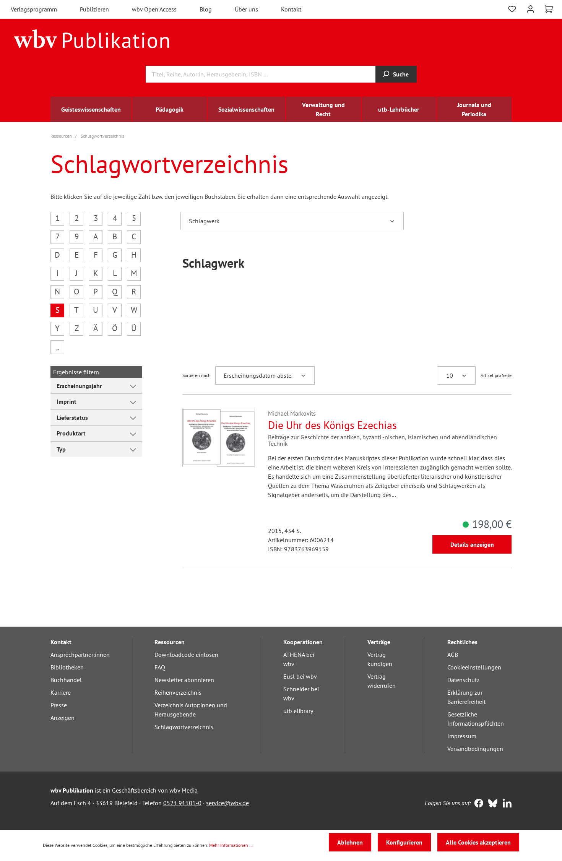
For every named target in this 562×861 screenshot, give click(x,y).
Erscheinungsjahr (79, 386)
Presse (58, 705)
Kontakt (291, 9)
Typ (61, 449)
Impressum (461, 736)
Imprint (66, 401)
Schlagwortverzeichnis (183, 727)
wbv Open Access (154, 9)
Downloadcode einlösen (186, 654)
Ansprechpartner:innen (80, 654)
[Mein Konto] (530, 8)
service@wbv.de (227, 803)
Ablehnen (350, 842)
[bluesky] (491, 804)
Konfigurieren (404, 842)
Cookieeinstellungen (474, 667)
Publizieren (94, 9)
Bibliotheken (67, 667)
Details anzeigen (472, 544)
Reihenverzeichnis (177, 692)
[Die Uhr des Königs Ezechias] (218, 438)
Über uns (246, 9)
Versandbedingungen (475, 748)
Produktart (71, 433)
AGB (452, 654)
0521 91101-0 (182, 803)
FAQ (159, 667)
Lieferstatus (72, 417)
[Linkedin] (505, 804)
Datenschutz (463, 680)
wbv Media (183, 790)
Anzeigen (62, 717)
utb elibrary (298, 711)
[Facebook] (477, 804)
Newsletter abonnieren (184, 680)
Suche (401, 74)
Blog (206, 9)
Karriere (60, 692)
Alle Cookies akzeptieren (478, 842)
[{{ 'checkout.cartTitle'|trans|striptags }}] (549, 9)
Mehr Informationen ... (231, 845)
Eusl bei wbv (300, 676)
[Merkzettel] (512, 8)
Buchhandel (66, 680)
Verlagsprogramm (34, 9)
